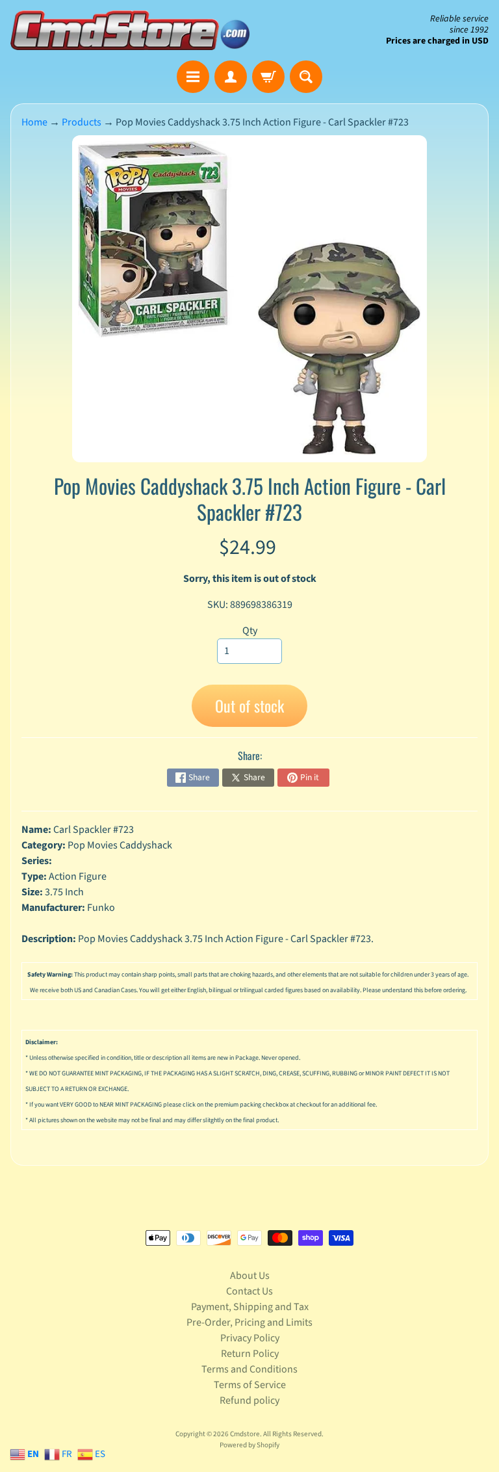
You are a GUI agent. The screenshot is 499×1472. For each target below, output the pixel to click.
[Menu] (193, 76)
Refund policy (249, 1400)
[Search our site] (306, 76)
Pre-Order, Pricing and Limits (249, 1322)
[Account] (230, 76)
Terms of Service (250, 1385)
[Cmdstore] (130, 30)
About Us (250, 1275)
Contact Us (249, 1291)
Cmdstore (245, 1434)
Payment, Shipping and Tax (250, 1307)
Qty (249, 631)
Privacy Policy (249, 1338)
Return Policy (250, 1354)
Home (34, 122)
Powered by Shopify (249, 1445)
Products (81, 122)
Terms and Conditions (249, 1369)
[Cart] (268, 76)
